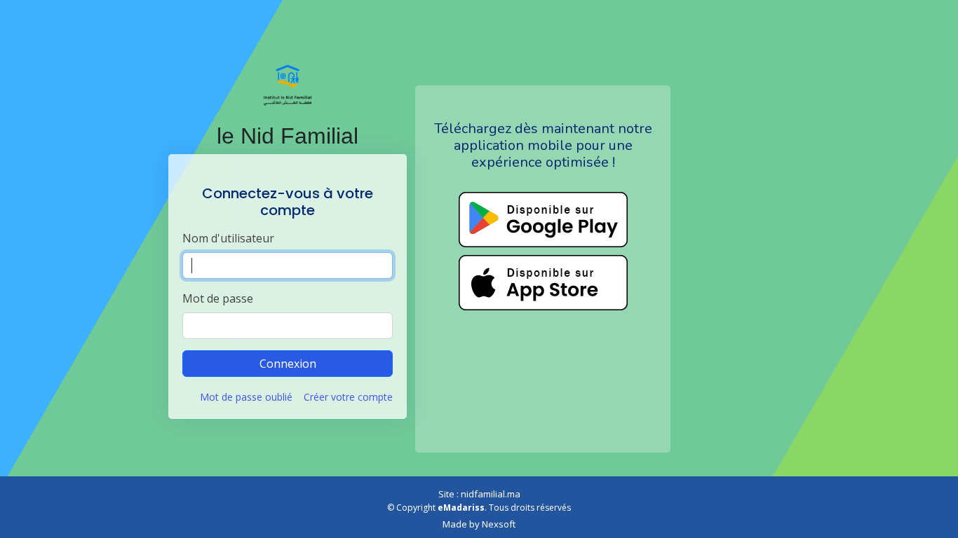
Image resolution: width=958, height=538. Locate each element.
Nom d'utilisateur (228, 238)
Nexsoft (498, 524)
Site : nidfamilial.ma (479, 494)
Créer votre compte (348, 397)
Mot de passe (217, 298)
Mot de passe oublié (246, 397)
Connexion (287, 363)
